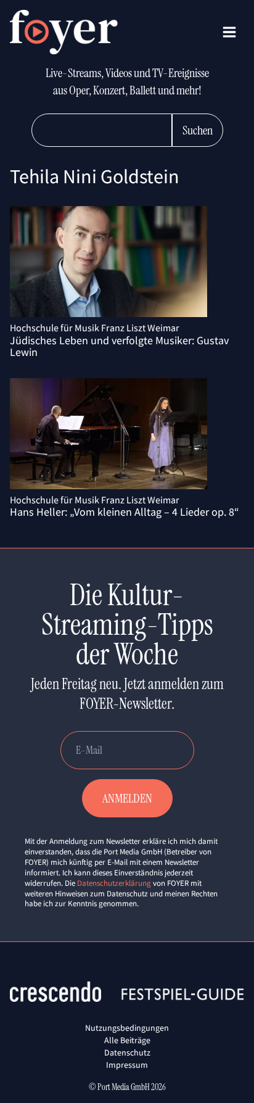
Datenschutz (127, 1052)
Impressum (127, 1064)
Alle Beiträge (127, 1040)
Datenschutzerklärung (114, 883)
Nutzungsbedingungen (127, 1027)
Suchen (197, 130)
